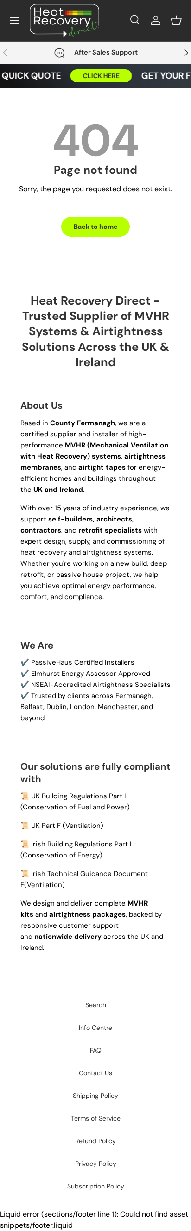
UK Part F (46, 825)
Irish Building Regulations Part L (82, 844)
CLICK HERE (97, 76)
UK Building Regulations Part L (79, 796)
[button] (176, 20)
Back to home (95, 226)
